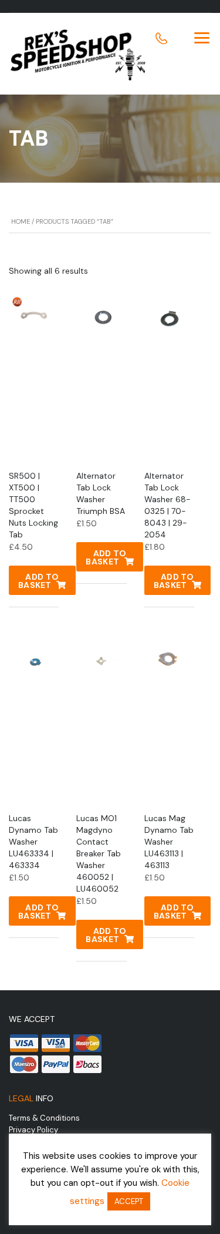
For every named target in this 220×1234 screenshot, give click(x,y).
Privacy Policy (33, 1130)
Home (20, 221)
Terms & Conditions (44, 1118)
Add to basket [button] (38, 580)
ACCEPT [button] (128, 1201)
